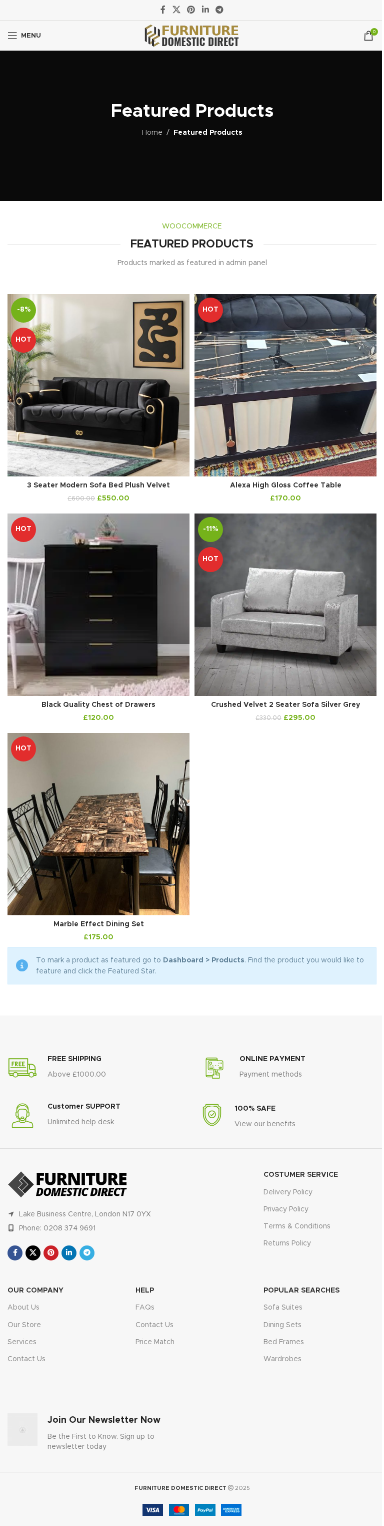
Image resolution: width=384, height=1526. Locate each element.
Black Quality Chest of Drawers (99, 704)
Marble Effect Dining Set (99, 924)
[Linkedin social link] (205, 10)
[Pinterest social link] (191, 10)
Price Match (155, 1342)
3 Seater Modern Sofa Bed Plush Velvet (98, 485)
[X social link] (176, 10)
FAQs (145, 1307)
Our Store (24, 1325)
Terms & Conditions (297, 1226)
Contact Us (27, 1359)
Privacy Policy (286, 1209)
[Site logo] (192, 35)
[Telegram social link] (219, 10)
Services (22, 1342)
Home (152, 132)
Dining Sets (283, 1325)
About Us (24, 1307)
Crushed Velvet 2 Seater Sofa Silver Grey (285, 704)
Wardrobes (283, 1359)
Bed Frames (284, 1342)
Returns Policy (287, 1243)
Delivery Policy (288, 1192)
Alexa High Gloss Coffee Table (286, 485)
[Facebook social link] (163, 10)
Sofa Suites (283, 1307)
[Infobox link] (57, 1068)
